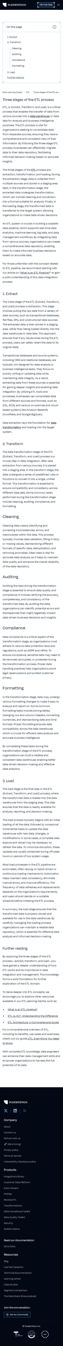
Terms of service (12, 1156)
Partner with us (12, 1138)
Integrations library (14, 1176)
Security (8, 1223)
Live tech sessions (13, 1267)
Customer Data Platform (17, 1182)
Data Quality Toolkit (14, 1217)
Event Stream (11, 1188)
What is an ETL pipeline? (22, 1010)
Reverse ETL (10, 1200)
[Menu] (58, 5)
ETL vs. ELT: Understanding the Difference (33, 1016)
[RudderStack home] (14, 5)
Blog (6, 1261)
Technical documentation (18, 1273)
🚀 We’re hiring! (12, 1144)
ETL (33, 170)
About (7, 1126)
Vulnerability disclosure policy (20, 1161)
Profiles (8, 1194)
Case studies (11, 1284)
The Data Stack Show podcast (20, 1296)
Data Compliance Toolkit (17, 1211)
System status (12, 1229)
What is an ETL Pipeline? (35, 273)
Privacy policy (11, 1150)
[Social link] (6, 1111)
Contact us (10, 1132)
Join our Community (19, 1314)
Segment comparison (15, 1290)
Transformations (13, 1205)
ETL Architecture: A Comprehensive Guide (33, 1022)
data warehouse (40, 116)
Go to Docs (9, 1246)
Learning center (12, 1279)
